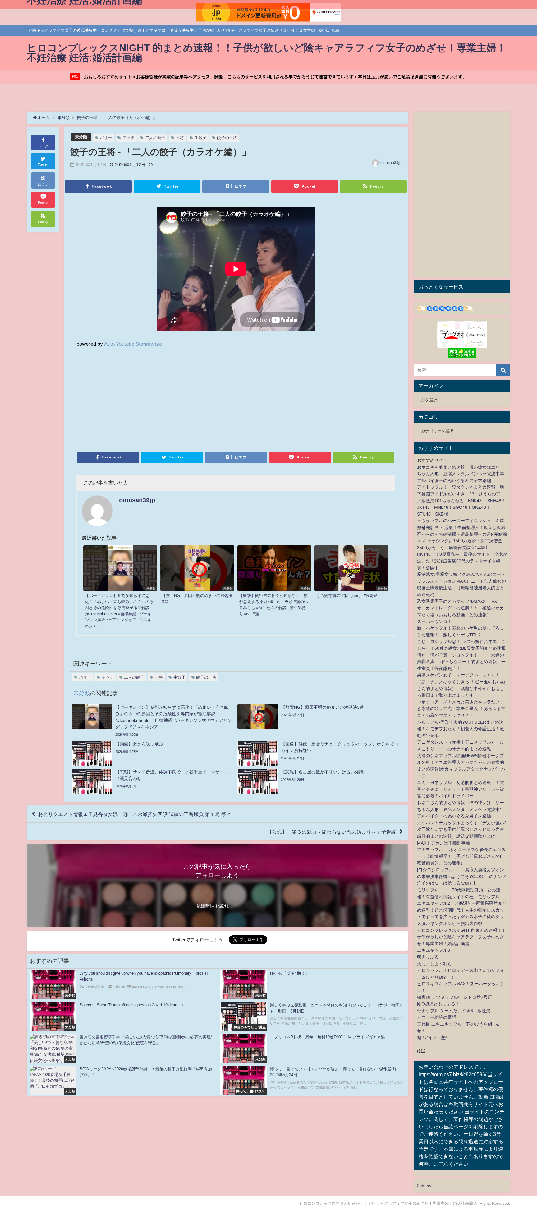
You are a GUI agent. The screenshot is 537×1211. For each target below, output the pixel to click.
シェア (43, 146)
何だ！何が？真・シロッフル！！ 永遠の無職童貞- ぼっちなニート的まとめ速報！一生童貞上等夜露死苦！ (461, 662)
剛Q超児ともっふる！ (438, 1004)
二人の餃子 (155, 138)
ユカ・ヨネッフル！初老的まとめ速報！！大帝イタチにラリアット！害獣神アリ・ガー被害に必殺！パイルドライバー (460, 789)
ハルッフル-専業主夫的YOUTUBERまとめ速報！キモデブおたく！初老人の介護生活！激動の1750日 (460, 729)
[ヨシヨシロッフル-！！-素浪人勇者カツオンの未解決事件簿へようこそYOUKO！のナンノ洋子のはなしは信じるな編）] (462, 876)
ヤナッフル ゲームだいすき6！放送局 (453, 1010)
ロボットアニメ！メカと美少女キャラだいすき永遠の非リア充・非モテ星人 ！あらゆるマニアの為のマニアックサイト (461, 708)
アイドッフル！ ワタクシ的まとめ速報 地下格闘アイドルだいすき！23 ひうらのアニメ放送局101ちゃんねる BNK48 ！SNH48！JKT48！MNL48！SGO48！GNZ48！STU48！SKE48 (461, 500)
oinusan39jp (391, 163)
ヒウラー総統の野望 (436, 1017)
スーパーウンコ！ (434, 621)
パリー (106, 138)
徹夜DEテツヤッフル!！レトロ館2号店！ (456, 997)
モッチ (128, 138)
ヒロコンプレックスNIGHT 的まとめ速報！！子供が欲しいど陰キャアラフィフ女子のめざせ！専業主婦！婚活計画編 (461, 937)
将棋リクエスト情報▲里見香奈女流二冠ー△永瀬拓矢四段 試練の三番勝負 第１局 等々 (134, 813)
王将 (180, 138)
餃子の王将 (227, 138)
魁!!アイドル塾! (432, 1037)
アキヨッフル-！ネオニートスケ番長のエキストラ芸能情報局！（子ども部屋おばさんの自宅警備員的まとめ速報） (461, 856)
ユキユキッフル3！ (435, 950)
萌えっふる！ (430, 957)
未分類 (81, 137)
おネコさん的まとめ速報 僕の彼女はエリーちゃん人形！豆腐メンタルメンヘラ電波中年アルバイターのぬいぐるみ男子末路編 (460, 474)
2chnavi (424, 1185)
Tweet (43, 165)
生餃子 (201, 138)
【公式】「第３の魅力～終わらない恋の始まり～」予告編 (331, 831)
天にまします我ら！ (436, 964)
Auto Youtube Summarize (133, 343)
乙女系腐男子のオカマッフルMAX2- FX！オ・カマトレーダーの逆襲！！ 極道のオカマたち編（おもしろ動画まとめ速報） (460, 608)
